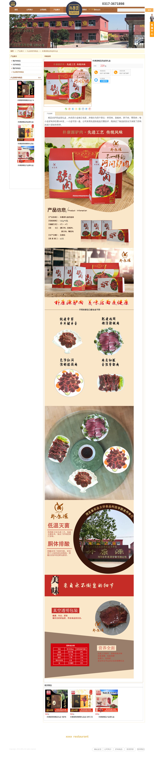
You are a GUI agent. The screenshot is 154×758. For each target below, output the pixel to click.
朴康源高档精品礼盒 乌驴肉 (56, 717)
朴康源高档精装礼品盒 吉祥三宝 (81, 717)
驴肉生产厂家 (109, 9)
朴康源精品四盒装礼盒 (26, 122)
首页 (12, 51)
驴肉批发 (99, 9)
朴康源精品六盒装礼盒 (26, 165)
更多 (39, 77)
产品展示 (20, 51)
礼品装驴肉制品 (32, 51)
